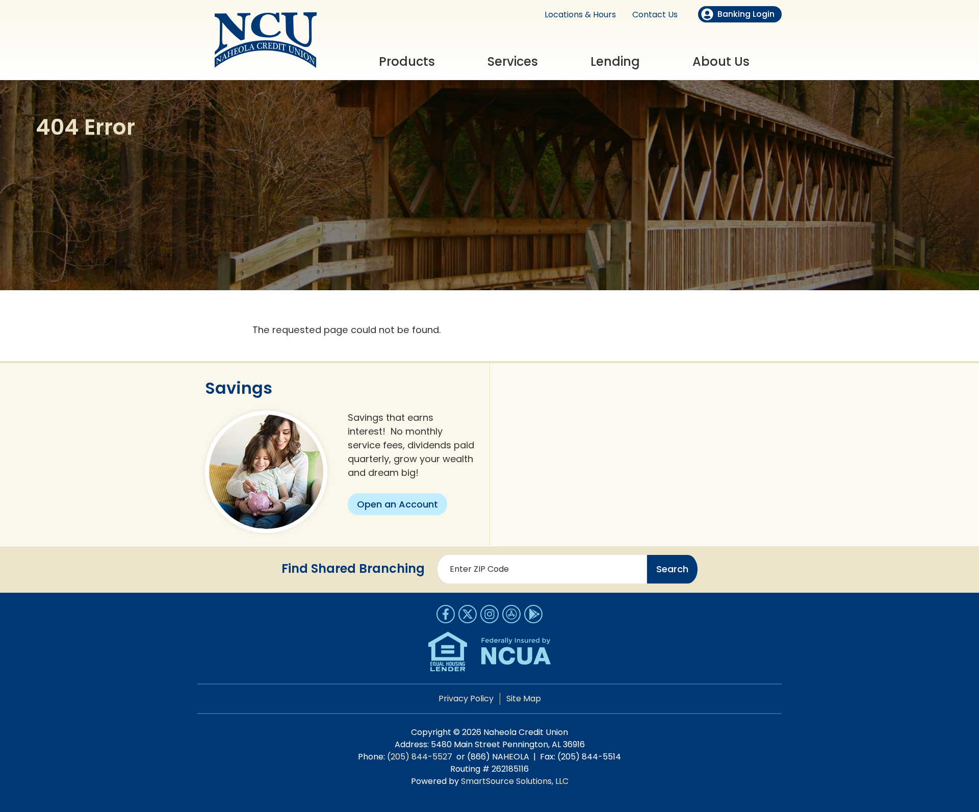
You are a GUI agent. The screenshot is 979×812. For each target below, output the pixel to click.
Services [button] (512, 61)
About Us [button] (721, 61)
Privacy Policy (466, 698)
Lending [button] (615, 61)
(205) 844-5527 (419, 757)
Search (672, 569)
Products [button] (407, 61)
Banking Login (746, 14)
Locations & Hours (580, 14)
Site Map (523, 698)
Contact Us (655, 14)
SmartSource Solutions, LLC (515, 781)
